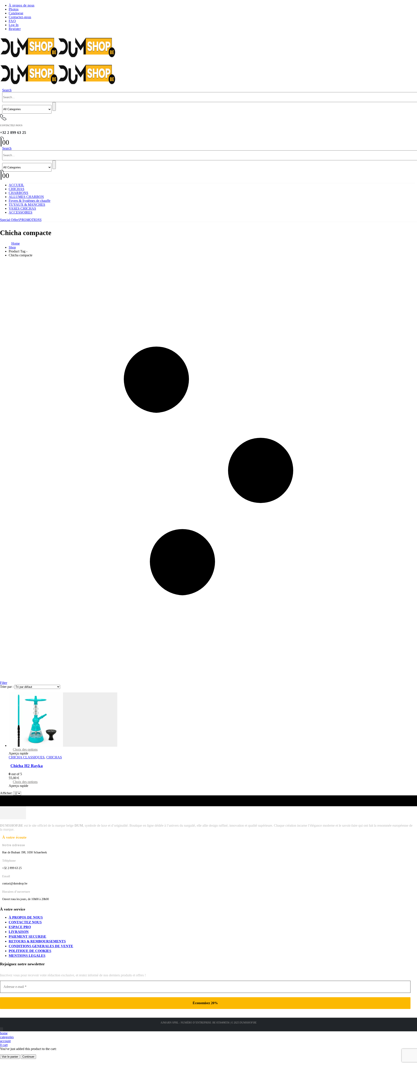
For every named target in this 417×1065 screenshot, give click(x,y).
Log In (13, 25)
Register (15, 29)
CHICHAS (16, 189)
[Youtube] (1, 1029)
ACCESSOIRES (20, 212)
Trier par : (7, 686)
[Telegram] (2, 1029)
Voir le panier (10, 1056)
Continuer (28, 1056)
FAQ (12, 21)
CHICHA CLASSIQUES (27, 757)
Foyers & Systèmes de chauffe (29, 200)
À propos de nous (21, 5)
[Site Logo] (58, 59)
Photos (13, 9)
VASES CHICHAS (22, 208)
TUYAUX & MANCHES (27, 204)
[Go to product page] (213, 720)
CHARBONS (18, 193)
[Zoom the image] (208, 813)
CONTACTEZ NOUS (25, 922)
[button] (7, 90)
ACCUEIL (16, 185)
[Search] (54, 106)
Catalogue (16, 13)
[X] (0, 1029)
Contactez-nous (20, 17)
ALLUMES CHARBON (26, 197)
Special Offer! (20, 220)
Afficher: (6, 793)
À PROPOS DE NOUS (26, 917)
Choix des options (25, 749)
